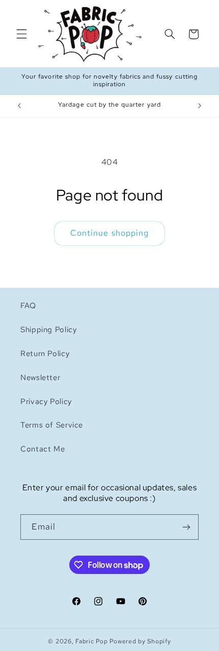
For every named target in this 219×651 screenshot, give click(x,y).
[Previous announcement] (19, 106)
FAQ (28, 305)
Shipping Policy (48, 329)
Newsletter (40, 377)
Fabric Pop (91, 641)
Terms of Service (51, 425)
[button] (21, 34)
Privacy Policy (46, 401)
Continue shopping (109, 233)
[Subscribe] (186, 526)
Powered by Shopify (140, 641)
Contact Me (42, 449)
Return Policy (44, 353)
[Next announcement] (199, 106)
